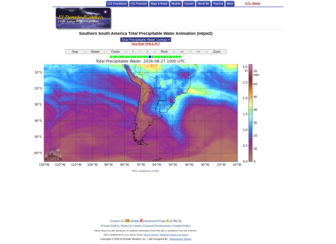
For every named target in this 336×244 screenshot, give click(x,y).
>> (198, 51)
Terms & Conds (131, 226)
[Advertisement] (197, 18)
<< (182, 51)
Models (176, 3)
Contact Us (117, 221)
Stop (75, 51)
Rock (164, 51)
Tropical (218, 3)
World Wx (203, 3)
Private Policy (110, 226)
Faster (115, 51)
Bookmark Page (154, 221)
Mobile (135, 221)
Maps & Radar (159, 3)
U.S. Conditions (117, 3)
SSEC (156, 171)
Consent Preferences (157, 226)
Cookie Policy (182, 226)
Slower (95, 51)
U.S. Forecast (139, 3)
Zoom (217, 51)
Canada (189, 3)
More (230, 3)
